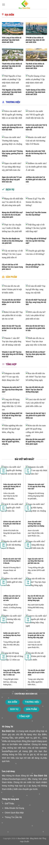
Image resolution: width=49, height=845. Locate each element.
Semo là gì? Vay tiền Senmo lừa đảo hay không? (36, 213)
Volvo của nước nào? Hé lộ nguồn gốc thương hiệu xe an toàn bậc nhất (12, 127)
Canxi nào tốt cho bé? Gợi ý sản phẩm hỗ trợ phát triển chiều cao (35, 415)
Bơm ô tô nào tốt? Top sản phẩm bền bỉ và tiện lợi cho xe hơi (12, 328)
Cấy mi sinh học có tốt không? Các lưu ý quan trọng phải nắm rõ (12, 266)
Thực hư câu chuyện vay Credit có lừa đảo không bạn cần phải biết (12, 240)
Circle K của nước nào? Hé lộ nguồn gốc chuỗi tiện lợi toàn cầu (36, 127)
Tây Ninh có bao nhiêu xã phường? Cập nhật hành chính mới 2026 (35, 66)
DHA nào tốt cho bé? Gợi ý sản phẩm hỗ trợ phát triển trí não (35, 328)
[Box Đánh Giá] (24, 4)
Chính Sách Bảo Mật (14, 812)
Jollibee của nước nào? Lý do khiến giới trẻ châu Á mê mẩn (36, 179)
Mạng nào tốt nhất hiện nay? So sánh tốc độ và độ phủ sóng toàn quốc (12, 214)
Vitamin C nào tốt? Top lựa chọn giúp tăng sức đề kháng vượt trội (12, 354)
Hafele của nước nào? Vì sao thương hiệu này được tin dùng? (12, 635)
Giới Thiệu (9, 803)
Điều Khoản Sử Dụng (14, 808)
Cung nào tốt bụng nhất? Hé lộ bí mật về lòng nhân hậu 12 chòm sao (12, 415)
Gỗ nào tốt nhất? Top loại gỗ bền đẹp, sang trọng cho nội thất (36, 302)
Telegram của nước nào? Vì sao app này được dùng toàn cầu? (12, 389)
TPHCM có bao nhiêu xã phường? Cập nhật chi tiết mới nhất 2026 (35, 40)
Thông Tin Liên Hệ (13, 817)
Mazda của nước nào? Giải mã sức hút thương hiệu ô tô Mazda (36, 153)
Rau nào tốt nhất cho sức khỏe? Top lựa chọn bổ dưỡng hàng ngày (35, 389)
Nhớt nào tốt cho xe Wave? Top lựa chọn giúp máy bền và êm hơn (35, 354)
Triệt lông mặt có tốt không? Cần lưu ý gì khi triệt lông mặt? (36, 240)
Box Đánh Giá (8, 731)
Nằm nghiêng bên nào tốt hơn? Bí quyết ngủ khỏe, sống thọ (11, 441)
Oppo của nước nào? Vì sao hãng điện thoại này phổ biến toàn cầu (12, 179)
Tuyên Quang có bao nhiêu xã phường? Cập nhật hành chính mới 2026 (35, 92)
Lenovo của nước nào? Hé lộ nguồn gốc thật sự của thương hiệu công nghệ (36, 635)
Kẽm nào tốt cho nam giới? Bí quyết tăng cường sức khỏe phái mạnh (35, 441)
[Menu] (3, 4)
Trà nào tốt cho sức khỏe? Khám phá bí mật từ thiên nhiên (11, 302)
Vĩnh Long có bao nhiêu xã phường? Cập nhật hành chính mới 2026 (11, 40)
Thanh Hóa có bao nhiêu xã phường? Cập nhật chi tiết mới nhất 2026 (12, 66)
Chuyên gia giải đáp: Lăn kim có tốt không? (35, 265)
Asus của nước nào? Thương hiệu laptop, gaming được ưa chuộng (12, 153)
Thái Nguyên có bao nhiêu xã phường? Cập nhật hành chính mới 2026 (11, 92)
